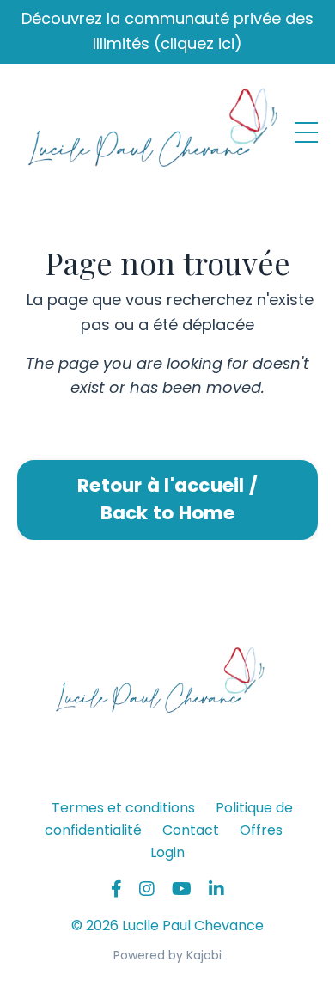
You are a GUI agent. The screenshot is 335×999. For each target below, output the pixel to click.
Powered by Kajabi (167, 955)
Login (167, 852)
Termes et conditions (123, 808)
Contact (190, 830)
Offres (261, 830)
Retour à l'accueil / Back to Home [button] (167, 499)
